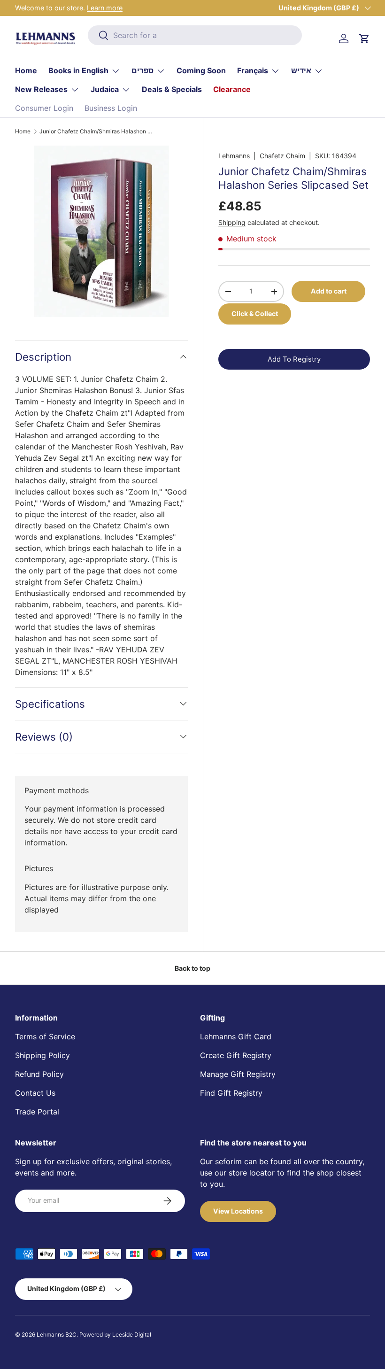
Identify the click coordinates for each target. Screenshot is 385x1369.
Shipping (232, 222)
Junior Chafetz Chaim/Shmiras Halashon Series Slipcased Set (95, 131)
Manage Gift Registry (238, 1074)
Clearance (232, 89)
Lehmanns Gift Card (235, 1036)
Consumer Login (44, 108)
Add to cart (328, 291)
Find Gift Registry (231, 1093)
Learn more (105, 8)
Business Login (111, 108)
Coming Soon (201, 70)
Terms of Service (45, 1036)
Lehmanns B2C (57, 1334)
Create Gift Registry (235, 1055)
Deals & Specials (172, 89)
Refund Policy (39, 1074)
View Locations (238, 1211)
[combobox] (195, 35)
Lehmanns (234, 156)
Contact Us (35, 1093)
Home (26, 70)
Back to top (192, 968)
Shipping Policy (42, 1055)
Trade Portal (37, 1111)
